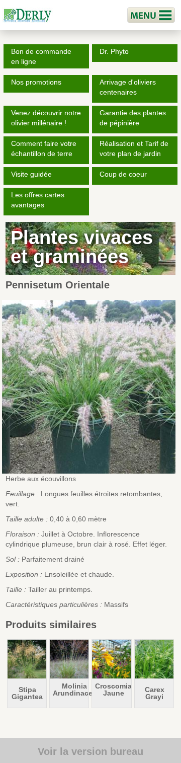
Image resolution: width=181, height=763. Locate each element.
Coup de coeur (123, 174)
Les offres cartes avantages (37, 200)
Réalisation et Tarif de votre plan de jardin (134, 148)
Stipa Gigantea (27, 693)
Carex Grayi (154, 693)
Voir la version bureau (90, 751)
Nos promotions (36, 82)
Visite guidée (31, 174)
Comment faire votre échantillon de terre (43, 148)
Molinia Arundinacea (75, 689)
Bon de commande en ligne (41, 56)
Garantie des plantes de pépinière (133, 118)
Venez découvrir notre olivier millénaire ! (46, 118)
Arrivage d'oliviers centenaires (128, 87)
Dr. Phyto (114, 51)
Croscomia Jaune (113, 689)
